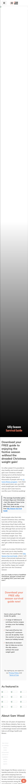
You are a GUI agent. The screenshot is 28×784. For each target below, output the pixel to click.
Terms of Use (14, 675)
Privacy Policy (14, 673)
